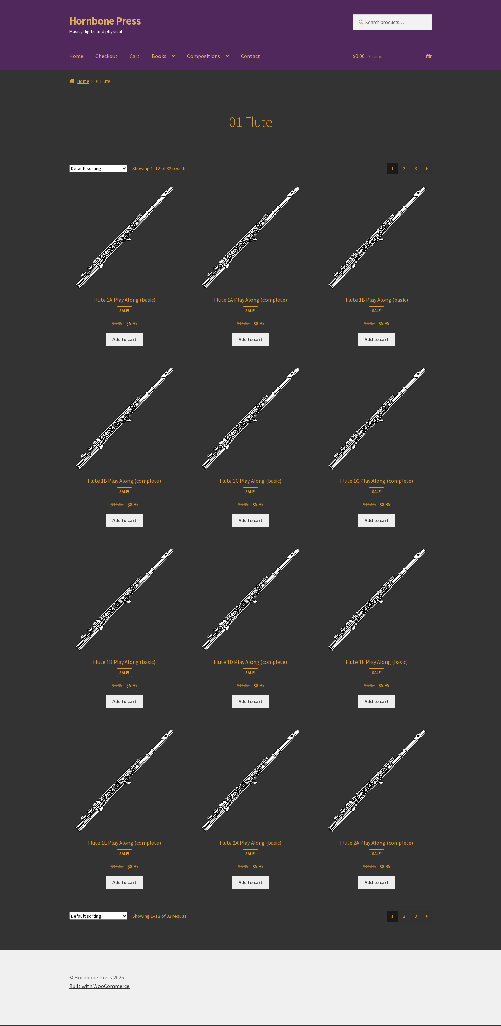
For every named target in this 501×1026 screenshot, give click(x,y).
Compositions (203, 56)
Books (159, 56)
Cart (135, 56)
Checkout (106, 56)
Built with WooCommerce (99, 986)
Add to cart (124, 339)
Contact (250, 56)
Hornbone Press (105, 21)
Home (76, 56)
